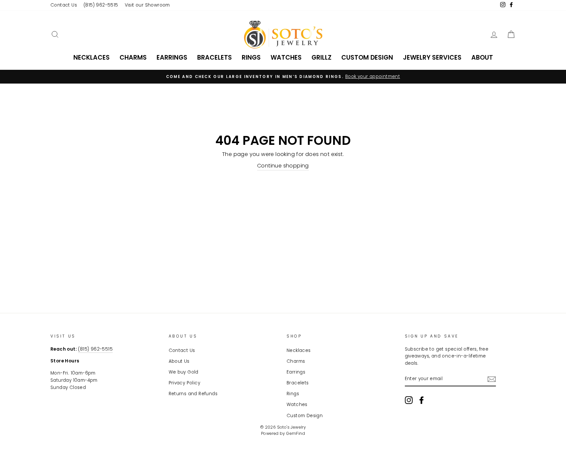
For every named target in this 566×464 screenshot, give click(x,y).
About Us (179, 361)
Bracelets (214, 57)
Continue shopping (283, 165)
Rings (251, 57)
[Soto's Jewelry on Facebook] (421, 400)
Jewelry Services (432, 57)
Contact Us (63, 5)
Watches (286, 57)
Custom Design (367, 57)
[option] (283, 76)
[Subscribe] (491, 379)
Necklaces (91, 57)
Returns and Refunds (193, 394)
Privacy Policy (184, 383)
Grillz (321, 57)
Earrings (172, 57)
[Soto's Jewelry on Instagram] (409, 400)
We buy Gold (183, 372)
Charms (133, 57)
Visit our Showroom (147, 5)
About (482, 57)
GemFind (295, 433)
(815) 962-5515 (101, 5)
